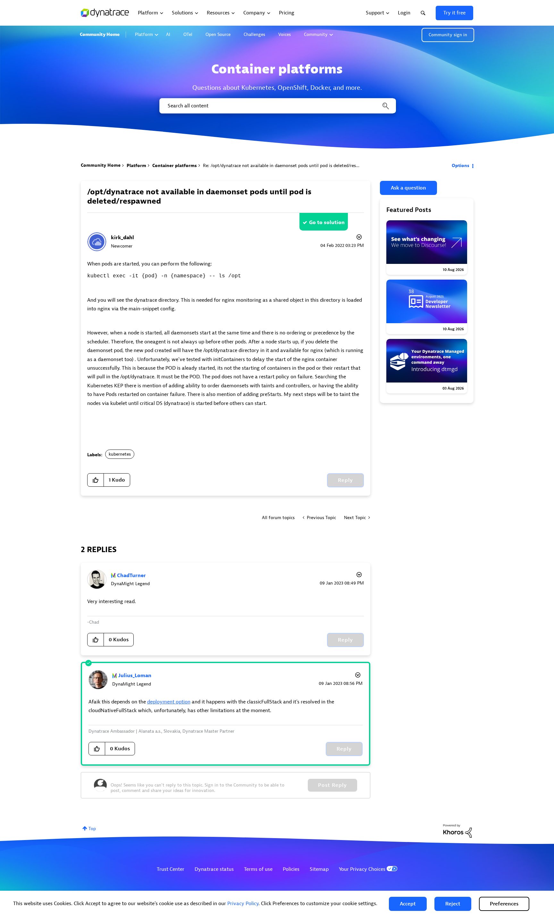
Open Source (218, 34)
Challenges (254, 34)
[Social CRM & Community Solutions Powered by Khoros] (457, 830)
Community (316, 34)
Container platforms (174, 165)
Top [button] (92, 828)
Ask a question (408, 188)
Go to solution (327, 222)
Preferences (504, 904)
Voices (284, 34)
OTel (187, 34)
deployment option (168, 702)
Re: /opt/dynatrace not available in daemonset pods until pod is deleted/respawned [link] (287, 165)
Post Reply (332, 785)
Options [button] (460, 165)
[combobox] (277, 106)
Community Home (100, 34)
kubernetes (120, 454)
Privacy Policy (242, 903)
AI (168, 34)
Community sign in (448, 35)
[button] (408, 904)
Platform (144, 34)
